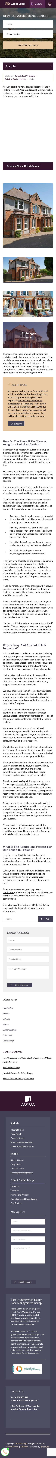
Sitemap (24, 1446)
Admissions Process (20, 1194)
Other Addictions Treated (22, 1146)
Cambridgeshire (9, 1029)
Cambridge (7, 1035)
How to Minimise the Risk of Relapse (18, 1073)
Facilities (15, 1190)
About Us (15, 1186)
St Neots (6, 1019)
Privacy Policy (12, 1446)
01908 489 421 (21, 1397)
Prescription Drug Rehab (22, 1142)
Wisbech (6, 1013)
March (5, 1024)
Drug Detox (16, 1164)
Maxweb (45, 1446)
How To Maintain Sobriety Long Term (18, 1078)
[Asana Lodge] (15, 4)
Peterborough (8, 1040)
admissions (8, 892)
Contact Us (16, 423)
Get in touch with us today (15, 905)
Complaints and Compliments (24, 1199)
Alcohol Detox (17, 1160)
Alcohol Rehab (17, 1129)
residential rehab (41, 719)
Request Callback (28, 45)
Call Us (38, 3)
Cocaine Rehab (17, 1138)
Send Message (21, 985)
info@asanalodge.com (24, 908)
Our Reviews (16, 1203)
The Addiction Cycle (11, 1067)
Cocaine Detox (17, 1168)
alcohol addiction (11, 452)
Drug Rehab (16, 1134)
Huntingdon (8, 1008)
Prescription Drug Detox (22, 1172)
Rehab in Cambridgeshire (15, 79)
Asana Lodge (21, 1443)
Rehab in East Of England (25, 76)
